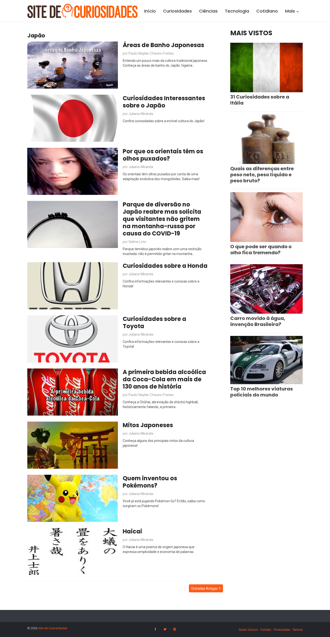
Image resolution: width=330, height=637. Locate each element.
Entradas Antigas (204, 588)
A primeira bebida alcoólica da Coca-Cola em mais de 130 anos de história (164, 379)
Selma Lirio (137, 242)
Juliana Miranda (141, 114)
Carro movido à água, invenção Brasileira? (257, 321)
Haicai (132, 531)
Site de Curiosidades (52, 628)
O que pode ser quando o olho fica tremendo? (261, 249)
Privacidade (282, 629)
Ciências (208, 11)
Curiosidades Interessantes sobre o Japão (164, 101)
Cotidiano (267, 11)
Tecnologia (237, 11)
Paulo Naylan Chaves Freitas (151, 53)
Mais (290, 11)
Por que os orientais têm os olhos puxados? (163, 155)
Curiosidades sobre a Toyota (154, 322)
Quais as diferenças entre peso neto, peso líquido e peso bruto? (262, 174)
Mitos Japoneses (148, 425)
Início (150, 11)
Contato (265, 629)
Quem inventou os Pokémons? (150, 481)
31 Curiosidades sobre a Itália (259, 99)
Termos (297, 629)
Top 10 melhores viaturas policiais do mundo (261, 391)
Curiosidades (177, 11)
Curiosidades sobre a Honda (165, 266)
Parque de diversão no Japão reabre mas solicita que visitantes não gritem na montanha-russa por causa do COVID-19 (162, 218)
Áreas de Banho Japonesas (163, 45)
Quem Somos (248, 629)
